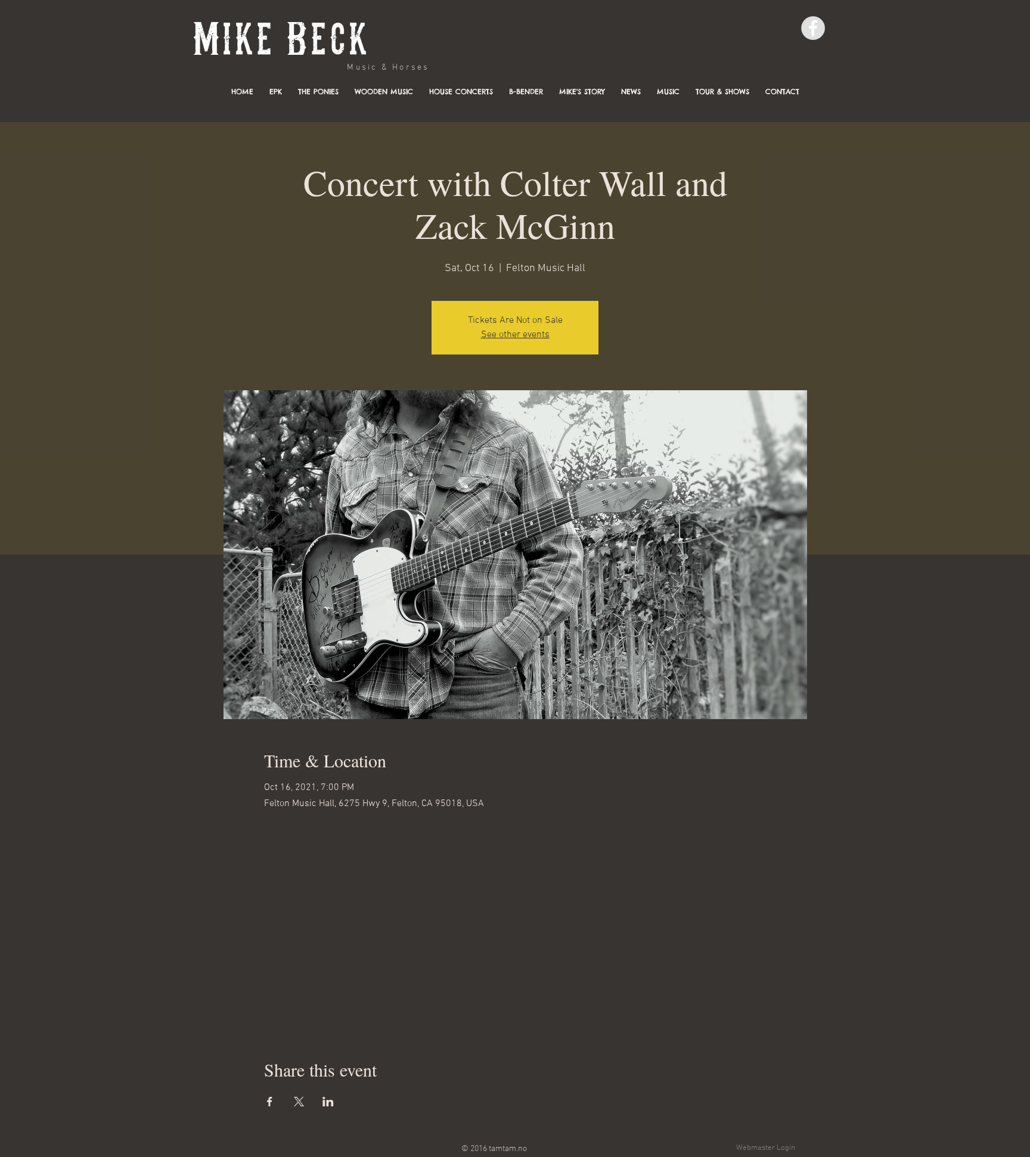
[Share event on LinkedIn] (328, 1101)
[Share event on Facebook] (269, 1101)
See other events (515, 335)
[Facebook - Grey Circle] (813, 28)
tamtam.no (508, 1149)
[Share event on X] (299, 1101)
